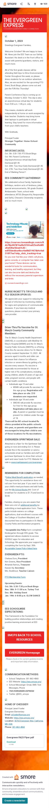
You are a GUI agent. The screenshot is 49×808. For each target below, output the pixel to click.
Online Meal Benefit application (19, 477)
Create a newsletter (14, 800)
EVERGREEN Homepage (24, 652)
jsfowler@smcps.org (20, 714)
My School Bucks (20, 489)
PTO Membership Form (15, 577)
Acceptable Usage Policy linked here (21, 548)
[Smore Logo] (10, 4)
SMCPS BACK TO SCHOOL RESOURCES (24, 637)
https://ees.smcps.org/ (31, 681)
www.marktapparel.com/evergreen (26, 462)
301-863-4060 (18, 727)
